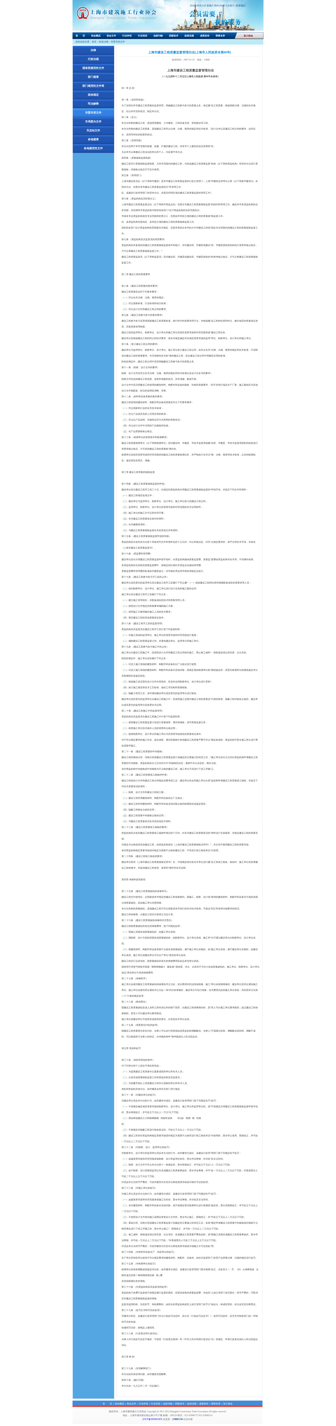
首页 (94, 41)
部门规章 (93, 76)
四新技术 (173, 35)
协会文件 (111, 35)
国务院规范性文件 (93, 68)
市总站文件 (93, 130)
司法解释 (93, 103)
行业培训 (142, 35)
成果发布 (204, 35)
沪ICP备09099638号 (152, 1419)
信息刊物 (158, 35)
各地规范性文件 (93, 148)
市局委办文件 (93, 121)
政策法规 (189, 35)
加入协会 (248, 35)
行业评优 (127, 35)
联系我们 (240, 5)
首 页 (80, 35)
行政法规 (93, 59)
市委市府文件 (118, 41)
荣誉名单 (220, 35)
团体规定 (93, 94)
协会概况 (96, 35)
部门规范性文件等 (93, 85)
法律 (93, 50)
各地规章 (93, 139)
